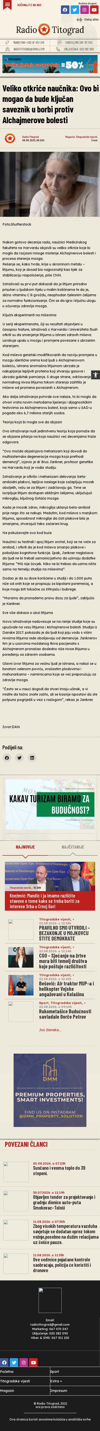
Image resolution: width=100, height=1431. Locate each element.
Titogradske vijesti (86, 136)
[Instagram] (84, 9)
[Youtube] (94, 9)
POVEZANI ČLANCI (26, 1144)
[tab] (25, 847)
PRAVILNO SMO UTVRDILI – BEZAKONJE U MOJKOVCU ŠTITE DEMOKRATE (64, 932)
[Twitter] (75, 9)
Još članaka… (50, 1030)
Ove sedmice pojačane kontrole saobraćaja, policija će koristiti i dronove (62, 1264)
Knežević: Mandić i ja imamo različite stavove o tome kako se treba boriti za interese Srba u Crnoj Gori (44, 901)
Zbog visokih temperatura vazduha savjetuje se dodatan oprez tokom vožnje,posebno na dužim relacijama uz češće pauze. (66, 1234)
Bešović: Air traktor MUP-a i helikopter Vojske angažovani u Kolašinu (66, 988)
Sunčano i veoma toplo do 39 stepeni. (59, 1170)
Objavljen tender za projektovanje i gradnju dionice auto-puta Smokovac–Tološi (64, 1202)
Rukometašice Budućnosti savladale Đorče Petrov (65, 1014)
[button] (95, 375)
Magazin (70, 136)
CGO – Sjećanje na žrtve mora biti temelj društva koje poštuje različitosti (63, 960)
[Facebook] (65, 9)
